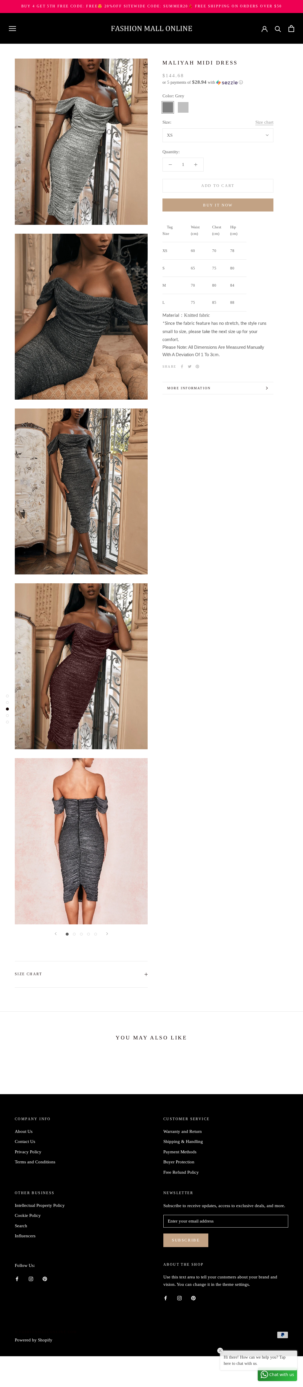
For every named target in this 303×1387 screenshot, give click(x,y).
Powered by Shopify (33, 1340)
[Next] (107, 933)
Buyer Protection (178, 1162)
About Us (24, 1131)
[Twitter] (189, 366)
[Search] (278, 28)
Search (21, 1225)
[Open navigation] (12, 28)
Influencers (25, 1235)
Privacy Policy (28, 1151)
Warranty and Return (182, 1131)
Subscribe (186, 1240)
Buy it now (218, 205)
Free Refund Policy (181, 1172)
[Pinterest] (197, 366)
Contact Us (25, 1141)
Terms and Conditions (35, 1162)
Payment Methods (179, 1151)
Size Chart (28, 974)
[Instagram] (31, 1278)
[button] (217, 82)
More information (189, 388)
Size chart (264, 122)
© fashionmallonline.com (46, 1332)
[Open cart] (291, 28)
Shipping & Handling (183, 1141)
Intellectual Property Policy (40, 1205)
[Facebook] (182, 366)
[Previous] (56, 933)
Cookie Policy (28, 1215)
